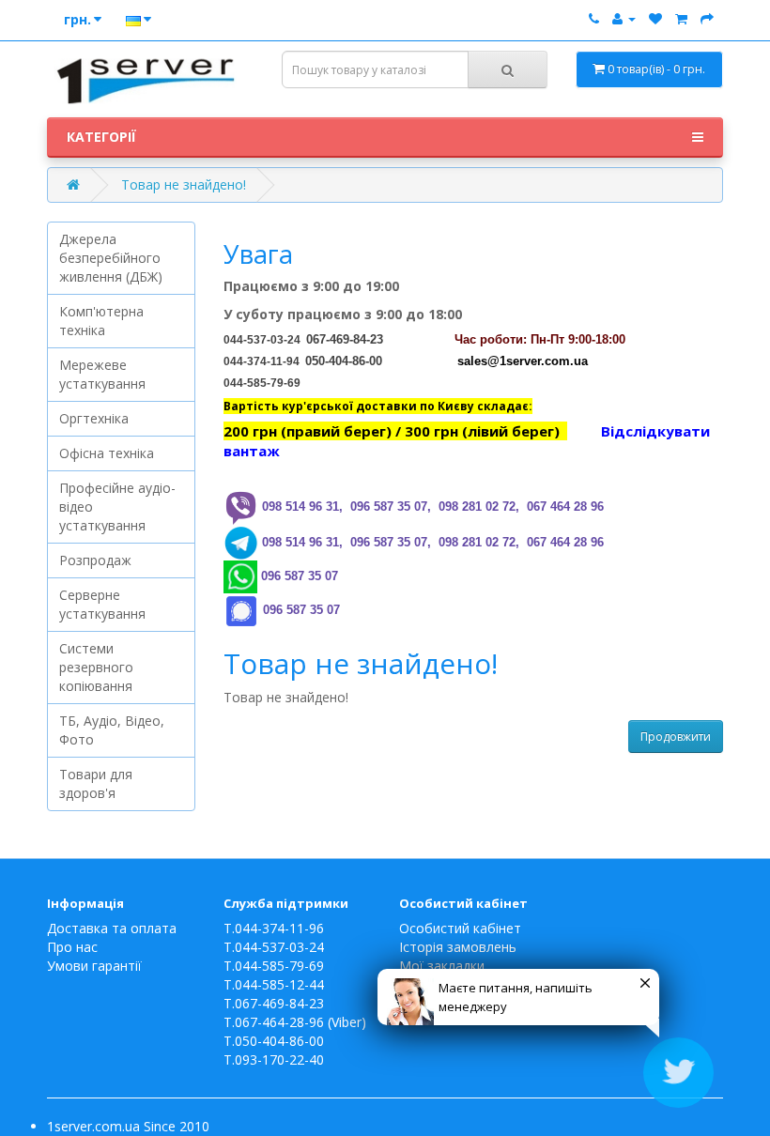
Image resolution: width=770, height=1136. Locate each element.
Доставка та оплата (112, 928)
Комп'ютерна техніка (101, 320)
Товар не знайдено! (183, 184)
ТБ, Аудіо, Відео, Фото (111, 730)
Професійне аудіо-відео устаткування (117, 506)
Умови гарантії (94, 966)
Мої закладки (442, 966)
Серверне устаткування (102, 604)
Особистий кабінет (460, 928)
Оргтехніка (94, 418)
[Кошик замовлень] (681, 18)
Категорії (101, 137)
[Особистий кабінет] (624, 18)
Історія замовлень (457, 947)
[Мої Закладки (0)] (655, 18)
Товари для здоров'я (95, 783)
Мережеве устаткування (102, 374)
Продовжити (675, 737)
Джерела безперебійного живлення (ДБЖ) (110, 257)
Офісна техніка (106, 453)
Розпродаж (95, 560)
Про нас (72, 947)
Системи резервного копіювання (96, 667)
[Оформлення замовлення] (707, 18)
